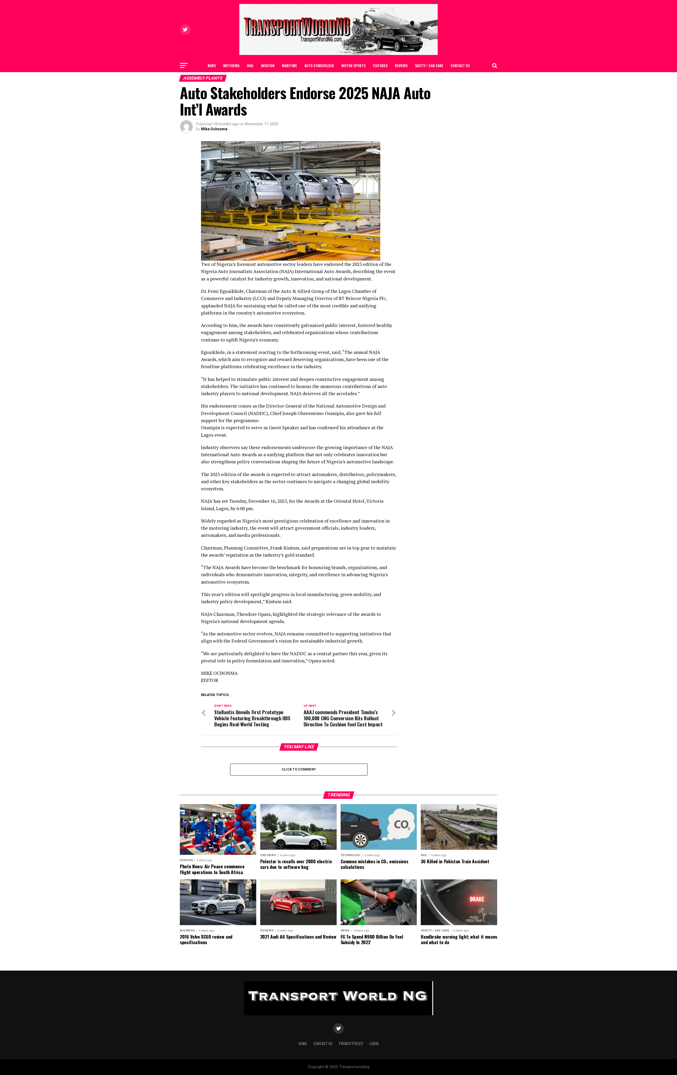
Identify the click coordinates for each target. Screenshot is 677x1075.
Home (303, 1043)
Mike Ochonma (214, 129)
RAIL (250, 65)
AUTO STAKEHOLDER (319, 65)
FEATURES (380, 65)
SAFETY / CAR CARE (429, 65)
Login (373, 1043)
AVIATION (268, 65)
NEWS (212, 65)
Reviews (401, 65)
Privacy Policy (351, 1043)
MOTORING (231, 65)
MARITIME (289, 65)
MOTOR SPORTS (353, 65)
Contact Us (460, 65)
